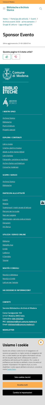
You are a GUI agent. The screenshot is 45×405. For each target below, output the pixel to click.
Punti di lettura (9, 125)
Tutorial (5, 260)
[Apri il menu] (4, 8)
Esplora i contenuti (12, 137)
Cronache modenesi (10, 167)
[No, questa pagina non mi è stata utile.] (16, 56)
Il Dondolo (7, 256)
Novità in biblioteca (10, 274)
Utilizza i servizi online (14, 234)
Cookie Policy (11, 369)
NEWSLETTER (8, 330)
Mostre (5, 203)
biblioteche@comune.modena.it (21, 324)
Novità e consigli (11, 268)
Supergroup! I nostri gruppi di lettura (17, 207)
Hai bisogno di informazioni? (17, 290)
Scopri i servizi (10, 175)
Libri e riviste (8, 144)
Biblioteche (7, 121)
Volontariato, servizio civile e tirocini (17, 219)
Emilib (5, 248)
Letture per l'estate (10, 282)
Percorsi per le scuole (11, 211)
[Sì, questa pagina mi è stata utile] (7, 56)
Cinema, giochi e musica (12, 147)
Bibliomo (6, 241)
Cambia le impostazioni (22, 392)
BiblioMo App (8, 244)
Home (5, 18)
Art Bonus (7, 226)
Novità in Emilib (9, 278)
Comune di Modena (8, 2)
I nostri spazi (9, 111)
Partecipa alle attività (19, 18)
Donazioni (6, 222)
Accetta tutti (22, 384)
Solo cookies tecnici (22, 377)
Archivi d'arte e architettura (13, 163)
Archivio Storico (9, 118)
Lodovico (6, 252)
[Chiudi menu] (36, 5)
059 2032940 (17, 318)
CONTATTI (7, 302)
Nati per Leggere (9, 215)
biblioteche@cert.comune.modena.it (22, 321)
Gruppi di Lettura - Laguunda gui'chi (17, 24)
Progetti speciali (9, 129)
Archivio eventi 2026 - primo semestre (19, 21)
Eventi (33, 18)
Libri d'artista (8, 155)
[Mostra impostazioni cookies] (42, 202)
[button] (40, 8)
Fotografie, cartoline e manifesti (15, 159)
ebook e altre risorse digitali (13, 151)
